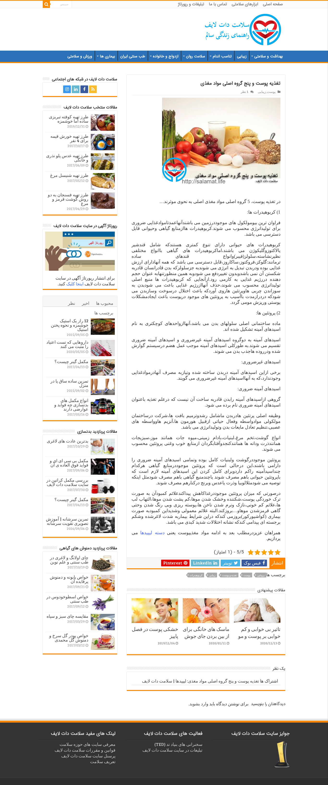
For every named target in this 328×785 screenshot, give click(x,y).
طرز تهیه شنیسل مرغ (69, 175)
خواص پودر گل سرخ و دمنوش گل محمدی (68, 638)
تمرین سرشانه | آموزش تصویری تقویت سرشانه (67, 521)
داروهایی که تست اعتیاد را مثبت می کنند (67, 344)
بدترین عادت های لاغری (67, 441)
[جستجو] (46, 4)
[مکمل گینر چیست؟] (103, 367)
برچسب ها (103, 313)
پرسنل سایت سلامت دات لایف (88, 756)
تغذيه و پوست (229, 575)
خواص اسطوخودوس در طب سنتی (67, 599)
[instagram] (67, 89)
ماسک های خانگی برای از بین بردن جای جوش (206, 632)
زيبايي (212, 575)
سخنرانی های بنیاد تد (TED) (178, 744)
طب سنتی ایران (132, 56)
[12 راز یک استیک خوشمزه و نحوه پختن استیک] (103, 326)
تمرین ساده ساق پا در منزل (69, 383)
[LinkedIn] (75, 89)
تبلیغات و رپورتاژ (191, 4)
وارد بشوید (198, 704)
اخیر (85, 303)
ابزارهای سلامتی (245, 4)
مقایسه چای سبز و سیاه (67, 616)
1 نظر (245, 92)
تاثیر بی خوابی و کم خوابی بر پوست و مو (259, 632)
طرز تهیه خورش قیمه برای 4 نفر (69, 138)
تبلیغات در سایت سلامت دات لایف (172, 750)
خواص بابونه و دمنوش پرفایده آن (69, 579)
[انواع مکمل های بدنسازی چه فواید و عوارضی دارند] (103, 406)
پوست (271, 92)
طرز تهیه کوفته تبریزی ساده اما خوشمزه (68, 119)
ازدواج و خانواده (165, 56)
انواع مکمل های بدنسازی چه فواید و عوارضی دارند (71, 404)
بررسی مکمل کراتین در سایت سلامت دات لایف (67, 482)
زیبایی (242, 56)
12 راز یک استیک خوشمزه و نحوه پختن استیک (69, 325)
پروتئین (261, 575)
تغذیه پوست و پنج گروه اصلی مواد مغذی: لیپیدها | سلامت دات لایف (200, 681)
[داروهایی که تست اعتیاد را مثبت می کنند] (103, 348)
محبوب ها (104, 303)
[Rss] (93, 89)
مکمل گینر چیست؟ (71, 361)
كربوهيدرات (196, 575)
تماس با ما (218, 4)
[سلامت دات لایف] (243, 28)
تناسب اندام (222, 56)
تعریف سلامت (102, 761)
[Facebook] (84, 89)
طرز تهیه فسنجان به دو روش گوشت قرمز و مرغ (68, 199)
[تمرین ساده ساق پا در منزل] (103, 387)
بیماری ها (107, 56)
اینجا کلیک (75, 284)
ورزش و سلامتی (79, 56)
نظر (71, 303)
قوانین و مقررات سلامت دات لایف (85, 750)
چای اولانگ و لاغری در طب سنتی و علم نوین (69, 560)
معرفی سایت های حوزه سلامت (87, 744)
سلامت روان (195, 56)
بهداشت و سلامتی (268, 56)
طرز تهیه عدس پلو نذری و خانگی (67, 158)
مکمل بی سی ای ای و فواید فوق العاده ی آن (69, 463)
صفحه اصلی (273, 4)
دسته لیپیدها (152, 532)
